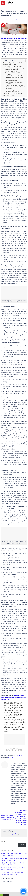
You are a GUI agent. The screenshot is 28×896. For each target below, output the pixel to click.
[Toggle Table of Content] (23, 60)
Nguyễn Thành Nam (18, 20)
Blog (2, 9)
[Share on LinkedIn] (21, 749)
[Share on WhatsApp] (7, 749)
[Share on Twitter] (12, 749)
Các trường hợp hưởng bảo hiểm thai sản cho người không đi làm (14, 63)
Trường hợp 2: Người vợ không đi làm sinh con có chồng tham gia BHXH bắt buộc (15, 77)
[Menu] (26, 3)
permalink (10, 757)
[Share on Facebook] (9, 749)
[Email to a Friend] (15, 749)
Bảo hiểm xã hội (8, 9)
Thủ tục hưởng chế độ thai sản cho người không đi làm (12, 94)
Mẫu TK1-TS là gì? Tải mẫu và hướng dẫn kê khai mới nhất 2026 (7, 817)
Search (3, 841)
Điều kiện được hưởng (12, 71)
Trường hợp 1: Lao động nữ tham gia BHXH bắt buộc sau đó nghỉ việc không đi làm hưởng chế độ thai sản (15, 68)
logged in (13, 834)
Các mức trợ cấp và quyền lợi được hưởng (15, 73)
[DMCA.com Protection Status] (4, 895)
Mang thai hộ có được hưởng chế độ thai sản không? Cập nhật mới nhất (13, 697)
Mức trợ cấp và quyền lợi (13, 91)
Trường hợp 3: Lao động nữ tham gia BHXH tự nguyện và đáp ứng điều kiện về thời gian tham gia (15, 87)
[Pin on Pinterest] (18, 749)
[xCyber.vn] (12, 2)
